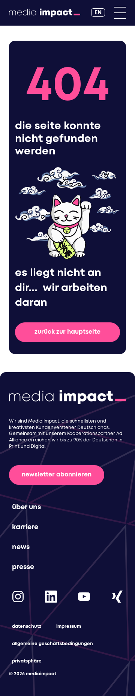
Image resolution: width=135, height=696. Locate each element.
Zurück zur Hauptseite (67, 332)
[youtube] (84, 596)
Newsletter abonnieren (57, 475)
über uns (26, 507)
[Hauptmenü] (120, 13)
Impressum (68, 626)
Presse (23, 567)
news (21, 547)
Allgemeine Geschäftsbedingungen (52, 644)
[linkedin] (51, 596)
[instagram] (18, 596)
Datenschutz (26, 626)
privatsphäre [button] (27, 661)
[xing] (117, 596)
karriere (25, 527)
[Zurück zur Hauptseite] (44, 13)
